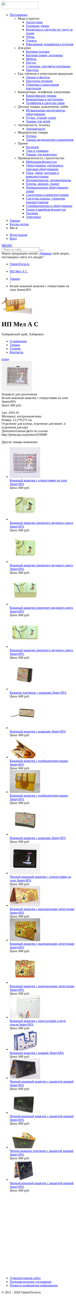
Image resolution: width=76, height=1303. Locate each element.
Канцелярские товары (41, 95)
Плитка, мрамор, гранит (42, 184)
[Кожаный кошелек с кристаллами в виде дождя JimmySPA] (25, 1017)
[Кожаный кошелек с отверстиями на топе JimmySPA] (25, 476)
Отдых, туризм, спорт (41, 117)
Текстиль (32, 70)
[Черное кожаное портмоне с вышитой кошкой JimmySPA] (25, 1147)
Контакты (16, 352)
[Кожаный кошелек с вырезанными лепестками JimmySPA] (25, 905)
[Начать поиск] (41, 250)
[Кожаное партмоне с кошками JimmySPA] (25, 689)
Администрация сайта (25, 1278)
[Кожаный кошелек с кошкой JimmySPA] (25, 1049)
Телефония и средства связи (45, 103)
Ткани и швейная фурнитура (46, 209)
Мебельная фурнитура (41, 161)
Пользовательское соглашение (30, 1281)
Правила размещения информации (34, 1285)
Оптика (31, 136)
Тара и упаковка (37, 150)
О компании (18, 341)
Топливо (32, 213)
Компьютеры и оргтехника (44, 99)
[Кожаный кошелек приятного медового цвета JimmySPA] (25, 519)
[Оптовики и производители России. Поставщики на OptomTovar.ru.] (20, 8)
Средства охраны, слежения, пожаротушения (45, 200)
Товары (15, 220)
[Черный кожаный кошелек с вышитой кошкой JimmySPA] (25, 1078)
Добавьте (45, 253)
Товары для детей (38, 121)
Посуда (31, 62)
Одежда (31, 40)
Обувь (30, 37)
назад (5, 359)
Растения (32, 147)
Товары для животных (41, 154)
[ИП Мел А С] (17, 314)
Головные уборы (37, 26)
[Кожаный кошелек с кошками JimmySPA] (25, 727)
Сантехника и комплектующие (47, 195)
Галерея (15, 348)
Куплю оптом (19, 224)
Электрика (33, 217)
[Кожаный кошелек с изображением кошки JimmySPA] (25, 757)
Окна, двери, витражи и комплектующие (42, 174)
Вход (13, 238)
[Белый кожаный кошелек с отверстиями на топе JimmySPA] (17, 390)
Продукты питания (39, 81)
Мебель (31, 59)
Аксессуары (34, 22)
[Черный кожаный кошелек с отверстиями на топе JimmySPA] (25, 873)
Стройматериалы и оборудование (49, 206)
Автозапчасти (35, 128)
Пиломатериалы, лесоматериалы (48, 180)
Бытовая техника (37, 51)
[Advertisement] (38, 1234)
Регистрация (18, 235)
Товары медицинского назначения (49, 139)
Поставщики (18, 15)
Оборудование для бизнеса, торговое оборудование (45, 167)
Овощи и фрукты (38, 77)
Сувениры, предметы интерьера (48, 66)
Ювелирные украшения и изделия (49, 44)
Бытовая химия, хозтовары (44, 55)
